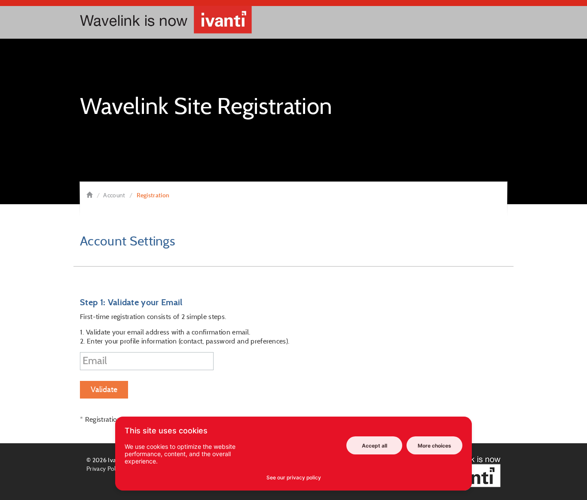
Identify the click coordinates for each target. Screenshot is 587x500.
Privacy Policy (104, 468)
